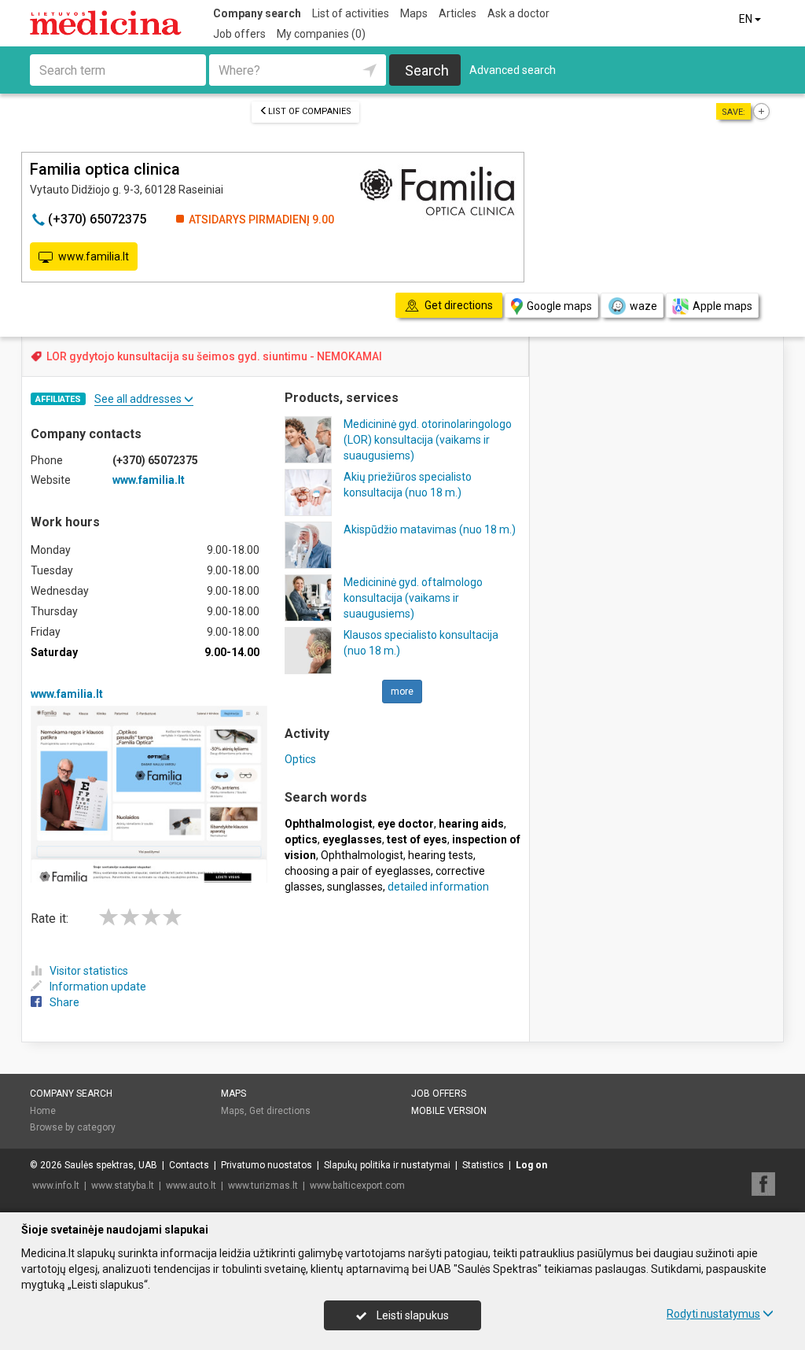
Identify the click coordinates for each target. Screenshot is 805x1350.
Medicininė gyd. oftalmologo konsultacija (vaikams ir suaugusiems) (413, 598)
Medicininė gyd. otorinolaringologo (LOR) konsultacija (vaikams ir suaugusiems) (428, 440)
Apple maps (722, 306)
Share (64, 1002)
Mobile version (449, 1110)
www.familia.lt (93, 256)
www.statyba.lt (122, 1185)
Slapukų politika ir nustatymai (387, 1165)
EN (747, 19)
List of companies (309, 111)
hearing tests (440, 855)
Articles (457, 13)
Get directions (280, 1110)
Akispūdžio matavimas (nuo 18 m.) (430, 529)
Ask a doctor (518, 13)
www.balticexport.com (357, 1185)
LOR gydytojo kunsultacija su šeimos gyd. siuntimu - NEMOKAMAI (214, 356)
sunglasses (355, 886)
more (402, 691)
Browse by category (73, 1127)
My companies (321, 34)
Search (427, 70)
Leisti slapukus (411, 1315)
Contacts (189, 1165)
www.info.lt (55, 1185)
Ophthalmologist (362, 855)
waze (643, 306)
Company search (257, 13)
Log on (531, 1165)
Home (43, 1110)
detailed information (438, 886)
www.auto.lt (191, 1185)
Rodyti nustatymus (713, 1314)
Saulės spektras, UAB (110, 1165)
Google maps (559, 306)
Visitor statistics (89, 971)
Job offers (239, 34)
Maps (414, 13)
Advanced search (512, 70)
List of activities (350, 13)
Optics (300, 759)
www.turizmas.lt (263, 1185)
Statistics (483, 1165)
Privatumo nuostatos (266, 1165)
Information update (98, 986)
